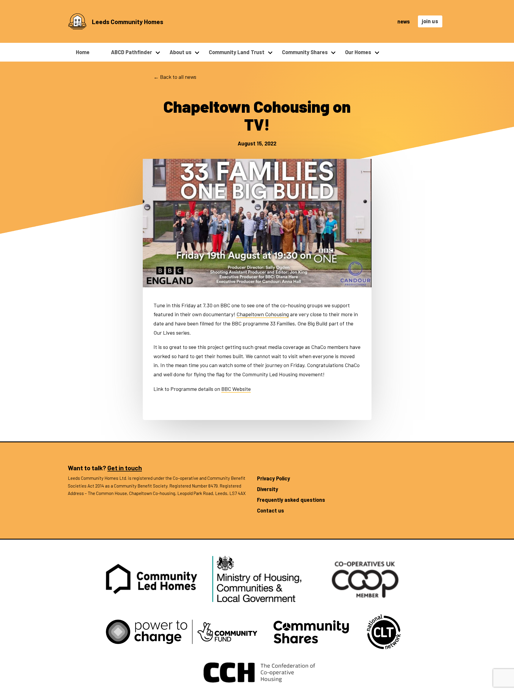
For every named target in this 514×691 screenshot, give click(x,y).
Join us (430, 21)
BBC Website (236, 389)
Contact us (270, 510)
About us (181, 52)
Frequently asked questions (291, 499)
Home (83, 52)
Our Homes (358, 52)
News (403, 21)
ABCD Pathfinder (131, 52)
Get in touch (124, 467)
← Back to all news (174, 76)
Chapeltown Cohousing (262, 314)
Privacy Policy (273, 478)
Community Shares (305, 52)
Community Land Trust (236, 52)
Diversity (267, 489)
